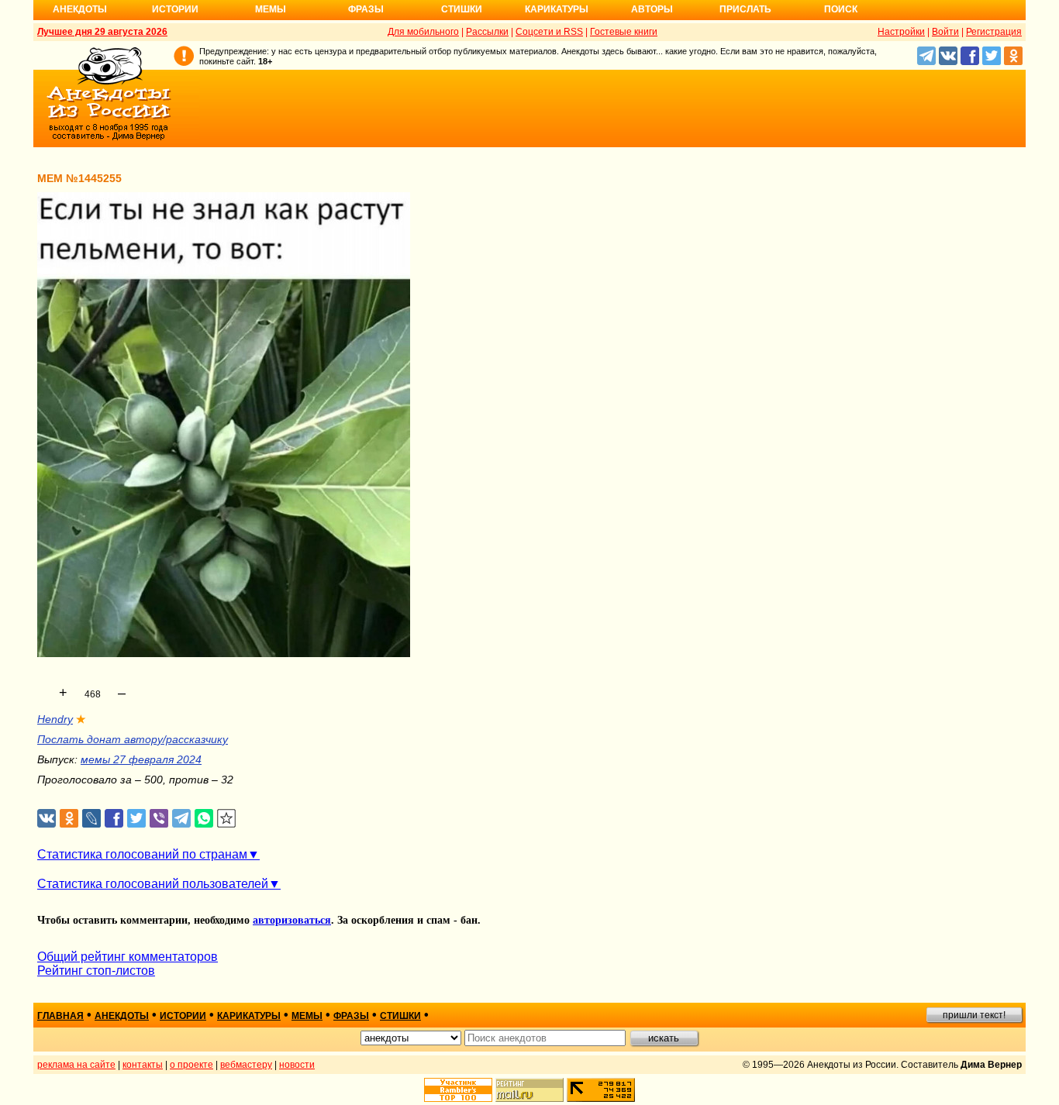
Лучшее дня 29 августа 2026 (102, 31)
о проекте (191, 1064)
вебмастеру (246, 1064)
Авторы (652, 9)
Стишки (461, 9)
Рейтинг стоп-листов (96, 970)
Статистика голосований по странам (142, 854)
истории (183, 1015)
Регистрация (994, 31)
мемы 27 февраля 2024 (141, 759)
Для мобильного (423, 31)
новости (297, 1064)
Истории (175, 9)
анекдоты (122, 1015)
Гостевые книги (623, 31)
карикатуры (249, 1015)
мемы (307, 1015)
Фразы (366, 9)
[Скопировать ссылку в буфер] (226, 818)
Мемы (270, 9)
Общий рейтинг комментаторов (127, 956)
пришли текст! (974, 1015)
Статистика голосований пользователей (152, 883)
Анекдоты (80, 9)
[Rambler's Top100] (458, 1090)
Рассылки (487, 31)
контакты (142, 1064)
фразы (351, 1015)
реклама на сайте (76, 1064)
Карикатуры (556, 9)
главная (60, 1015)
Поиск (840, 9)
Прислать (745, 9)
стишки (400, 1015)
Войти (945, 31)
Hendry (55, 719)
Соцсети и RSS (549, 31)
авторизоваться (292, 920)
